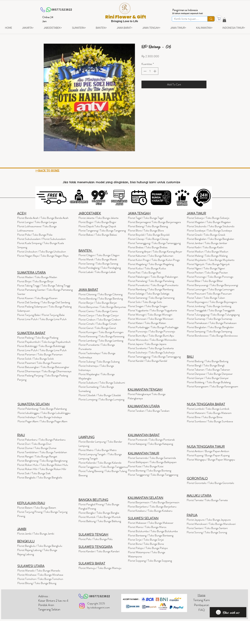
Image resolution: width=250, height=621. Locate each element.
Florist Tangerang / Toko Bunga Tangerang (102, 230)
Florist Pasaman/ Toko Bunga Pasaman (39, 363)
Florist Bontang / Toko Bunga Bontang (149, 470)
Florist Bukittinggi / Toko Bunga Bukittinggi (41, 346)
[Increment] (155, 71)
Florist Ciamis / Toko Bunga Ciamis (98, 311)
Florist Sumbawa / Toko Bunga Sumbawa (210, 421)
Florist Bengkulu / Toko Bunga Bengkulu (39, 546)
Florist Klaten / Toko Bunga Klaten (147, 323)
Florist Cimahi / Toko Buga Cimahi (98, 324)
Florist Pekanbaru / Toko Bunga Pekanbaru (41, 439)
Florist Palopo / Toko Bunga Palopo (148, 548)
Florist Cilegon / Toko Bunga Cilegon (99, 255)
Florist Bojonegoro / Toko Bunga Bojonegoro (212, 302)
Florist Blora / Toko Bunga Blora (146, 230)
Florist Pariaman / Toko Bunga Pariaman (40, 354)
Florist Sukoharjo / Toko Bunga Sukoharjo (151, 352)
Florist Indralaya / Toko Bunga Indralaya (40, 417)
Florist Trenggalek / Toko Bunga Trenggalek (211, 310)
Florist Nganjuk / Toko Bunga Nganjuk (208, 264)
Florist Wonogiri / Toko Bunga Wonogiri (150, 314)
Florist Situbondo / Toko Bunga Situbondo (210, 226)
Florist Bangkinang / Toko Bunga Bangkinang (42, 460)
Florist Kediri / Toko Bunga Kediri (205, 247)
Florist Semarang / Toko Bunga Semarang (151, 298)
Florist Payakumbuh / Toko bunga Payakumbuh (44, 342)
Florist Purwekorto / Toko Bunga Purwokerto (153, 285)
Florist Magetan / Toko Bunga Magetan (209, 222)
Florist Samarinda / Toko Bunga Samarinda (152, 458)
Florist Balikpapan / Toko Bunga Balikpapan (152, 462)
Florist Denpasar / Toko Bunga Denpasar (210, 374)
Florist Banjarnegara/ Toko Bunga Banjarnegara (154, 222)
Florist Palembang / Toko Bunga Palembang (42, 409)
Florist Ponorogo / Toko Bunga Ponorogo (210, 277)
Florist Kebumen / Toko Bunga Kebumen (150, 256)
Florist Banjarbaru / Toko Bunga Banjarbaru (152, 506)
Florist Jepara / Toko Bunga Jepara (147, 344)
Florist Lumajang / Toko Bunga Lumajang (101, 399)
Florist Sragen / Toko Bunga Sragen (147, 306)
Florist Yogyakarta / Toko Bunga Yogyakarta (152, 310)
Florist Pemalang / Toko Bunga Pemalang (151, 281)
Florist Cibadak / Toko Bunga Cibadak (100, 395)
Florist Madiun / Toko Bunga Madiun (207, 251)
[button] (224, 20)
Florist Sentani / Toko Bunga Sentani (207, 528)
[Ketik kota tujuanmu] (210, 18)
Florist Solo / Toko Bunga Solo (145, 302)
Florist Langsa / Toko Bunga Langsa (37, 222)
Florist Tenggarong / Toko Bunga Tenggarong (153, 475)
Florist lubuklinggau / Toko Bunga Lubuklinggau (44, 413)
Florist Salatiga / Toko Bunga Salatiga (148, 293)
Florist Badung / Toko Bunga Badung (208, 361)
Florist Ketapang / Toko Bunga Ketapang (150, 444)
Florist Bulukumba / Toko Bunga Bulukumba (153, 531)
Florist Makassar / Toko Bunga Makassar (150, 523)
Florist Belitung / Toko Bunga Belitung (100, 521)
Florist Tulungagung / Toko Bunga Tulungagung (213, 314)
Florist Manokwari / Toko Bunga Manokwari (211, 524)
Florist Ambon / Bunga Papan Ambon (208, 451)
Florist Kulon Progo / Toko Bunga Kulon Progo (154, 260)
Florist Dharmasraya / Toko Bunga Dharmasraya (44, 371)
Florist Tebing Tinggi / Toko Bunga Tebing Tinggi (43, 285)
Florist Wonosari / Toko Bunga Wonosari (150, 319)
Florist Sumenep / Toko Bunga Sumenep (209, 319)
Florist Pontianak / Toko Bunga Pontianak (151, 439)
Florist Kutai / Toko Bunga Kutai (145, 466)
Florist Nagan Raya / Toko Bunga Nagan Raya (42, 256)
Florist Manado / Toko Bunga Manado (38, 570)
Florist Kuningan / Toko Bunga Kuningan (101, 332)
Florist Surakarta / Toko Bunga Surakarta (151, 348)
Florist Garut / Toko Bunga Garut (97, 328)
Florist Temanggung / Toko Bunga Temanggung (154, 243)
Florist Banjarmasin (153, 502)
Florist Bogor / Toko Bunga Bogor (97, 222)
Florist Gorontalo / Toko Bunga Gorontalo (210, 483)
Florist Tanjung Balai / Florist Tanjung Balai (41, 315)
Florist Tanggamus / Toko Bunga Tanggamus (103, 467)
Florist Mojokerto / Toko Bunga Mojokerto (210, 260)
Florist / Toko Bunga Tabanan (208, 369)
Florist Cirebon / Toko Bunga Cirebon (100, 319)
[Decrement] (144, 71)
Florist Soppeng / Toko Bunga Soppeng (150, 560)
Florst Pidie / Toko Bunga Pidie (34, 235)
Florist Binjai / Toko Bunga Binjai (35, 281)
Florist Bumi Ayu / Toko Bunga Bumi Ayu (151, 335)
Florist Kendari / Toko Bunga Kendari (99, 551)
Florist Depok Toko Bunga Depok (97, 226)
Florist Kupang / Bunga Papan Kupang (208, 455)
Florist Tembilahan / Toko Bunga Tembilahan (42, 452)
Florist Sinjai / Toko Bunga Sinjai (146, 539)
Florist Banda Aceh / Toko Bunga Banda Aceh (42, 218)
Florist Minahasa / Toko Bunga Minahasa (40, 575)
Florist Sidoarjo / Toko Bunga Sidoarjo (208, 218)
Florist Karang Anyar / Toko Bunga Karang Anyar (155, 251)
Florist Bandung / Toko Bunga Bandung (101, 298)
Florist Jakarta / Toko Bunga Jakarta (98, 218)
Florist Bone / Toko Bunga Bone (146, 544)
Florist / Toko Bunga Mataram (209, 413)
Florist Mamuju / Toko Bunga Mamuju (100, 568)
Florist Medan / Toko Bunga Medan (37, 277)
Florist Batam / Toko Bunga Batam (36, 507)
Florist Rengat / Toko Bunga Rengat (37, 456)
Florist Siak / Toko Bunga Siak (34, 473)
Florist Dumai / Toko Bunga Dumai (36, 448)
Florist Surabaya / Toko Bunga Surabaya (209, 230)
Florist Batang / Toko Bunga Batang (148, 226)
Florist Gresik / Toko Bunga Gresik (206, 235)
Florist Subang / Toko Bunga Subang (99, 361)
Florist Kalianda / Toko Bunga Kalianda (100, 462)
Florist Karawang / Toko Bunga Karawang (101, 336)
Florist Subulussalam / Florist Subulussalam (41, 239)
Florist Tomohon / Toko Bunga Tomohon (40, 579)
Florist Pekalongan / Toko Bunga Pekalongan (153, 277)
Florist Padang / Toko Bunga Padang (37, 337)
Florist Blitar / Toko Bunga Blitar (205, 281)
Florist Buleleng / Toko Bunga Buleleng (209, 382)
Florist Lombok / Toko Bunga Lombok (208, 409)
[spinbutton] (150, 71)
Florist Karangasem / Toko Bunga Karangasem (212, 386)
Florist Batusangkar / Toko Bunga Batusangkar (43, 367)
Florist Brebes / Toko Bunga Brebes (147, 247)
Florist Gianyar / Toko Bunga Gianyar (208, 378)
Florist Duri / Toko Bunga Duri (34, 444)
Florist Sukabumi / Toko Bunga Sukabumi (102, 382)
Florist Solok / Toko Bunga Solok (35, 358)
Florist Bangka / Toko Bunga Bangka (99, 513)
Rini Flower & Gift (125, 17)
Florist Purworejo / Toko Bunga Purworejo (151, 331)
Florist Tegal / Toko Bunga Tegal (145, 218)
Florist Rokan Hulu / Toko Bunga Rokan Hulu (42, 465)
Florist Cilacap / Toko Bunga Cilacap (148, 239)
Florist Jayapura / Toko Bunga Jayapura (209, 520)
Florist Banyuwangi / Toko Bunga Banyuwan (211, 285)
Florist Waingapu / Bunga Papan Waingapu (211, 459)
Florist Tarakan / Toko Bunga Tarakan (148, 411)
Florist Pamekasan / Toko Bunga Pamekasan (212, 323)
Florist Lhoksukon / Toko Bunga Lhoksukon (41, 251)
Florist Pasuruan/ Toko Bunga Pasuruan (209, 293)
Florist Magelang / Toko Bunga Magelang (151, 264)
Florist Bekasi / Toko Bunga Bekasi (98, 235)
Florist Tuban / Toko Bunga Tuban (206, 298)
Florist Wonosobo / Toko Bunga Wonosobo (152, 340)
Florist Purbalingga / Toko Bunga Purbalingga (153, 327)
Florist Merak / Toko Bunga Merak (98, 259)
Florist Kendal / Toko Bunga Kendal (147, 361)
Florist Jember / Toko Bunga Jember (207, 243)
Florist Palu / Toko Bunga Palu (96, 539)
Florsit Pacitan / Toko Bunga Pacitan (207, 272)
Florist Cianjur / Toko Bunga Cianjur (99, 315)
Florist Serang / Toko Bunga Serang (98, 263)
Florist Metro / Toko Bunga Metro (98, 450)
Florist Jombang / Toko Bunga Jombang (209, 306)
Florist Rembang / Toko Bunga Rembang (150, 289)
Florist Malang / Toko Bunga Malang (207, 256)
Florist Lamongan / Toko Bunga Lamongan (210, 289)
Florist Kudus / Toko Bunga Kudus (147, 268)
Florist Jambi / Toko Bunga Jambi (35, 533)
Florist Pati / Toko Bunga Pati (144, 272)
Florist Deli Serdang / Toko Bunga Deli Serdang (43, 302)
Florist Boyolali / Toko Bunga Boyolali (149, 235)
